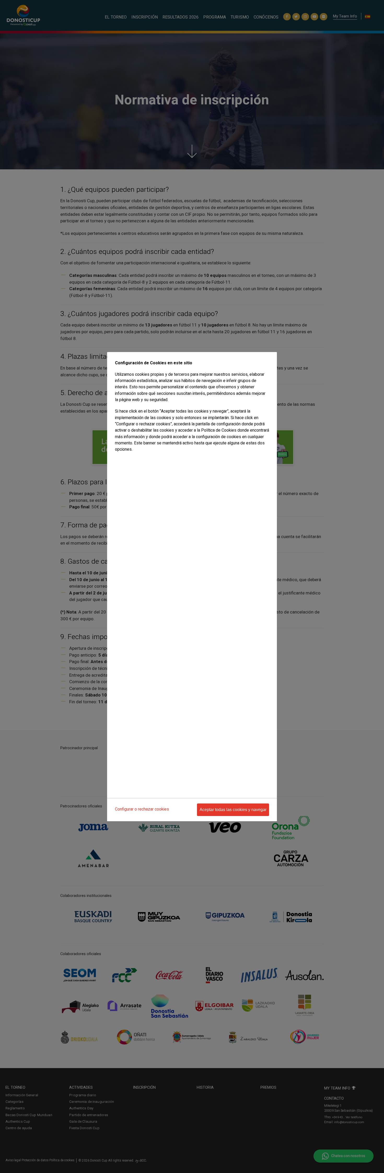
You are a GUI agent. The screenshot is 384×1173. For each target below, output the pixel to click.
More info (122, 460)
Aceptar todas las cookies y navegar (233, 809)
